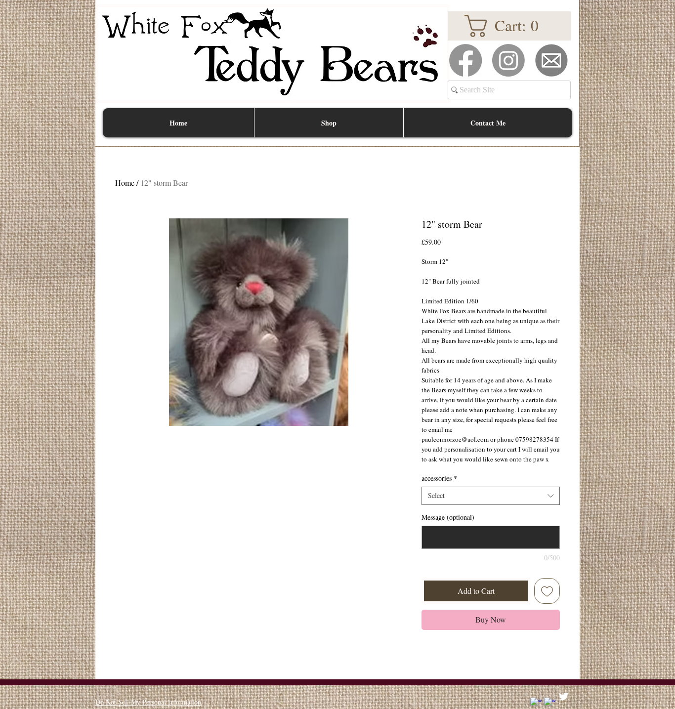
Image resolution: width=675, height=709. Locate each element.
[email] (551, 60)
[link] (508, 26)
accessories (439, 478)
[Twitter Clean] (563, 696)
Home (124, 182)
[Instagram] (508, 60)
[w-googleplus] (549, 703)
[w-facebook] (536, 703)
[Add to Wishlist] (547, 591)
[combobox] (491, 495)
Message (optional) (448, 517)
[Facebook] (465, 60)
